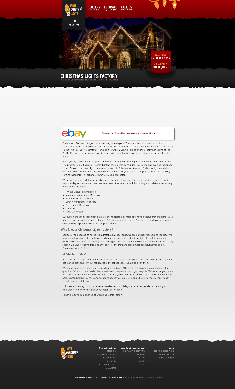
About (141, 361)
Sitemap (141, 354)
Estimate (111, 8)
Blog (142, 365)
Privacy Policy (166, 358)
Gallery (94, 8)
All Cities (111, 368)
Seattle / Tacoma (106, 354)
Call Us (127, 8)
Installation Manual (134, 351)
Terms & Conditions (164, 351)
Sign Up (141, 358)
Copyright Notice (165, 354)
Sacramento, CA (107, 365)
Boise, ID (111, 361)
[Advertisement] (117, 110)
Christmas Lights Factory (84, 377)
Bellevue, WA (109, 358)
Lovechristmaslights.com (112, 377)
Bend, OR (111, 351)
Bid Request (161, 67)
